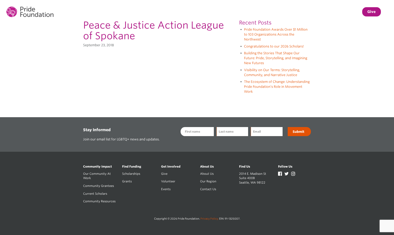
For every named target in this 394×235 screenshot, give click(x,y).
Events (166, 189)
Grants (127, 181)
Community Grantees (98, 186)
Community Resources (99, 201)
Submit (298, 132)
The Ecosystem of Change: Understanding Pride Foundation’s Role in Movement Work (277, 87)
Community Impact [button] (254, 12)
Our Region (208, 181)
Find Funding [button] (290, 12)
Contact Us (208, 189)
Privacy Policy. (209, 218)
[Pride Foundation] (30, 11)
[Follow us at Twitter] (287, 174)
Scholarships (131, 173)
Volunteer (168, 181)
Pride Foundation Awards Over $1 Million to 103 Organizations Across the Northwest (276, 34)
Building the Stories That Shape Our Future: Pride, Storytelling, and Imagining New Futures (275, 58)
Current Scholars (95, 193)
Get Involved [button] (321, 12)
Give (164, 173)
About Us (207, 173)
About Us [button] (348, 12)
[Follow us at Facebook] (280, 174)
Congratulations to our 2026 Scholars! (274, 46)
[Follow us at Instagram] (293, 174)
